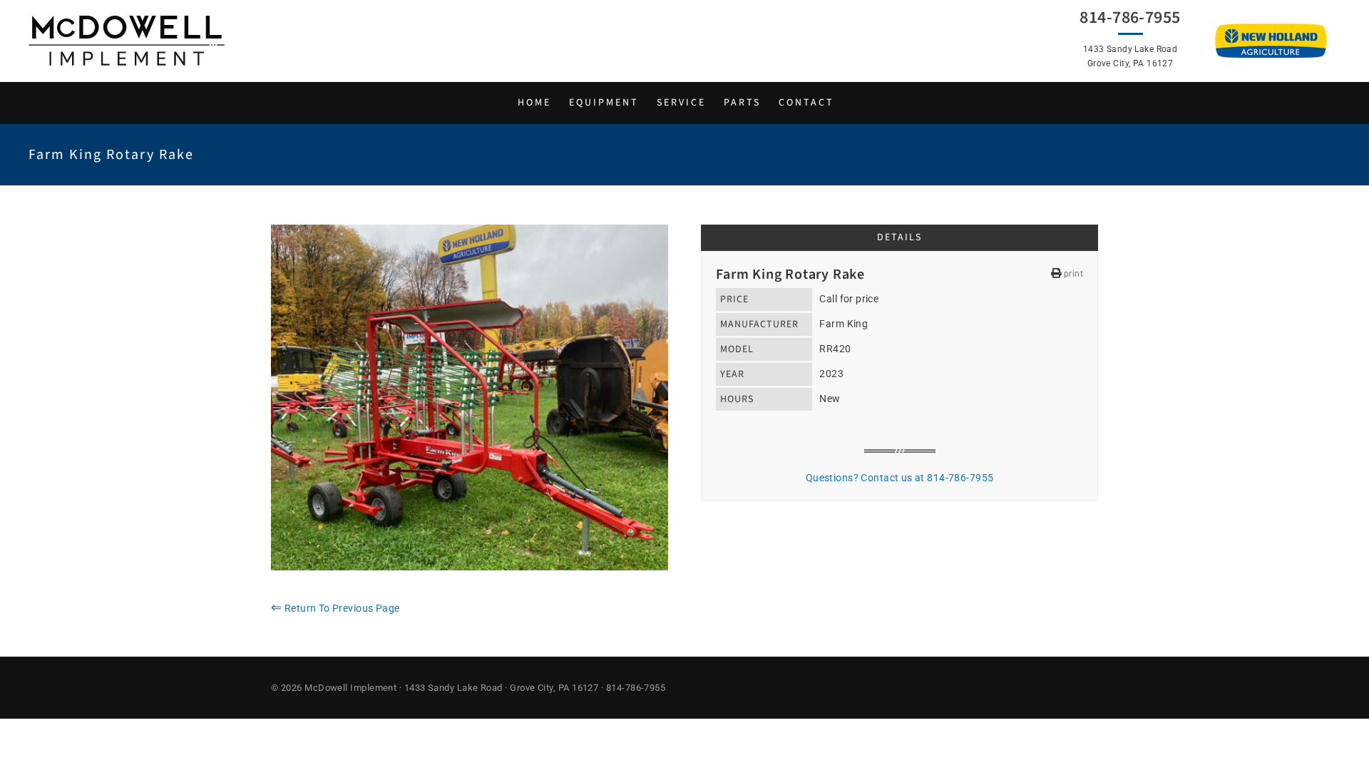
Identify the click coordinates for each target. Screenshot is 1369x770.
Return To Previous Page (335, 608)
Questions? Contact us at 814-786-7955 (900, 477)
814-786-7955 (1130, 18)
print (1072, 274)
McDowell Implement (350, 687)
